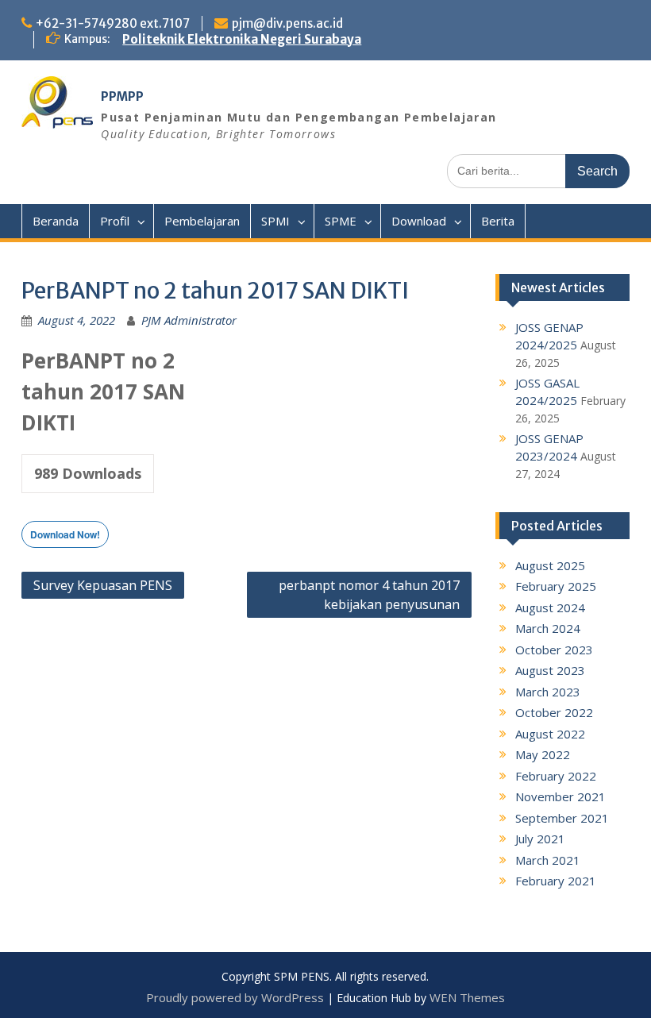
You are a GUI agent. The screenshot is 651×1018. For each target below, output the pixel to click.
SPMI (275, 221)
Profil (114, 221)
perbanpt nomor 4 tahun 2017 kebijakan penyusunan (369, 594)
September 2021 (562, 818)
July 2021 (540, 838)
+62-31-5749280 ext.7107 (113, 23)
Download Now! (65, 534)
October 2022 (554, 712)
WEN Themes (467, 997)
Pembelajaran (202, 221)
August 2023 (550, 670)
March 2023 (547, 692)
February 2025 (555, 586)
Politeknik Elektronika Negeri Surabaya (241, 39)
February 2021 (555, 881)
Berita (497, 221)
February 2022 (555, 776)
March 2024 (547, 628)
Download (418, 221)
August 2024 (550, 607)
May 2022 (542, 754)
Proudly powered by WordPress (235, 997)
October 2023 (554, 649)
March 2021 (547, 860)
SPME (340, 221)
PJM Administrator (189, 320)
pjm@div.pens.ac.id (287, 23)
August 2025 (550, 565)
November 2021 (560, 796)
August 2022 (550, 734)
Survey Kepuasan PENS (102, 585)
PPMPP (122, 96)
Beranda (56, 221)
